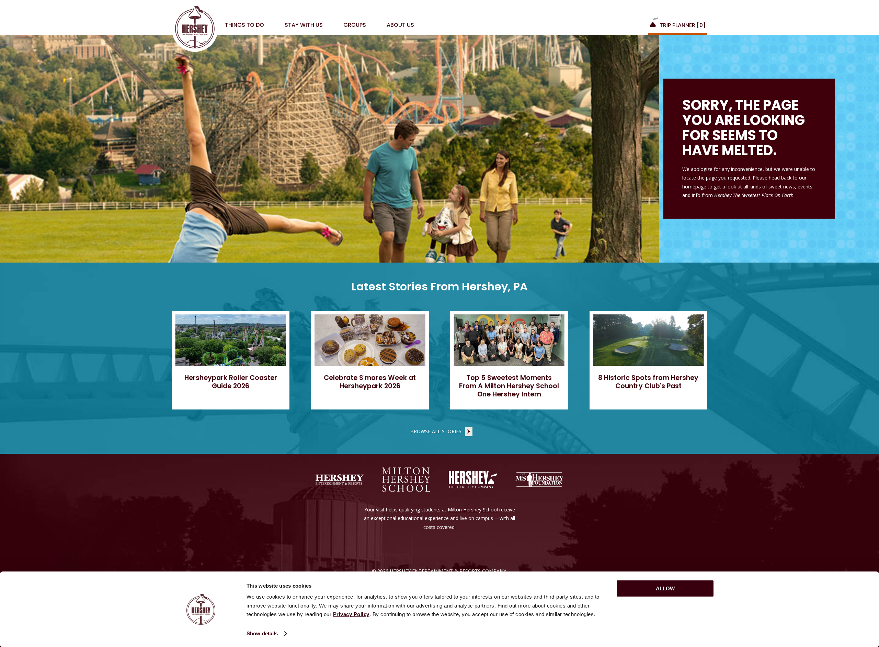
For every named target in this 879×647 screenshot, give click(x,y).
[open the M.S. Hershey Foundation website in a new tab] (539, 479)
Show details (262, 633)
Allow (665, 588)
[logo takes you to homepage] (195, 28)
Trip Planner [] (682, 25)
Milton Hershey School (473, 509)
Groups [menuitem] (354, 25)
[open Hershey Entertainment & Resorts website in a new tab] (340, 479)
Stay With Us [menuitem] (304, 25)
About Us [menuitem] (400, 25)
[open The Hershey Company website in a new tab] (473, 479)
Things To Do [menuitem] (244, 25)
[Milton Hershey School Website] (406, 479)
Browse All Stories (435, 431)
